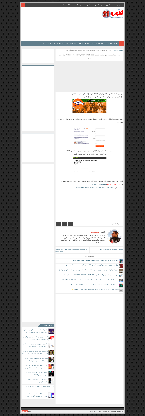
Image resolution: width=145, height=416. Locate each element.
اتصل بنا (88, 5)
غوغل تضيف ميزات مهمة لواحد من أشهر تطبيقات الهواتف (37, 381)
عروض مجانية (100, 43)
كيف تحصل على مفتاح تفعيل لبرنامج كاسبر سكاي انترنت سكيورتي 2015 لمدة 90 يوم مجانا (95, 284)
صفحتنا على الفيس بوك (98, 184)
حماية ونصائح (89, 43)
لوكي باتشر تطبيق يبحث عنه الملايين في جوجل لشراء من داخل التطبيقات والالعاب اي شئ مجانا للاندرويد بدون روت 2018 (35, 352)
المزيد (43, 43)
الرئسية (116, 50)
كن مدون (24, 411)
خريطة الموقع (109, 5)
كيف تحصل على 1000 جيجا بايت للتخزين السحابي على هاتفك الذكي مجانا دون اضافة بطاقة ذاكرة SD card (90, 279)
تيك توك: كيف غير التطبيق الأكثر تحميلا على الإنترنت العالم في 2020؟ (36, 374)
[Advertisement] (60, 24)
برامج (81, 43)
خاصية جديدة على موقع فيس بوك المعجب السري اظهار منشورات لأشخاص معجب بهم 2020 (36, 395)
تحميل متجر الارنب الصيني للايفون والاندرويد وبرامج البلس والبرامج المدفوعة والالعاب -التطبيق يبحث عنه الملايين (36, 359)
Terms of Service (68, 5)
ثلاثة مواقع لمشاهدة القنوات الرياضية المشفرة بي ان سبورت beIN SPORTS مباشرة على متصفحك (36, 331)
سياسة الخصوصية (98, 5)
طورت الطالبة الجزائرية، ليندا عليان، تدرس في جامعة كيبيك (38, 386)
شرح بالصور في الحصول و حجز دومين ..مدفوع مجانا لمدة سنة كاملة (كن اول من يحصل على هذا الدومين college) (89, 270)
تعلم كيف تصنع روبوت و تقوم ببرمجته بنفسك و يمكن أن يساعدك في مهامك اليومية (36, 345)
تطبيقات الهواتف (112, 43)
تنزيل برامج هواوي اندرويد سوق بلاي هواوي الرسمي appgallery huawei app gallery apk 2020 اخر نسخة (91, 265)
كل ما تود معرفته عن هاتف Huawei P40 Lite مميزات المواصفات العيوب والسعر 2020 (96, 260)
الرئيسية (119, 5)
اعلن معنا (79, 5)
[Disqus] (89, 320)
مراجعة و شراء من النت (55, 43)
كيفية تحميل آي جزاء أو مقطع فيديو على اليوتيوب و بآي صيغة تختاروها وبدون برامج (35, 338)
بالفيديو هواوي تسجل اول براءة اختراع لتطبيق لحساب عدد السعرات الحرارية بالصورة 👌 (95, 289)
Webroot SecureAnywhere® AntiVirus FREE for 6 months (95, 187)
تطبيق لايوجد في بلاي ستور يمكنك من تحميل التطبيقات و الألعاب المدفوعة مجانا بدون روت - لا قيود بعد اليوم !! (35, 367)
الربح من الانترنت (71, 43)
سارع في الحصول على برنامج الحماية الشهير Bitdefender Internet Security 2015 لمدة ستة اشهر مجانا (91, 275)
